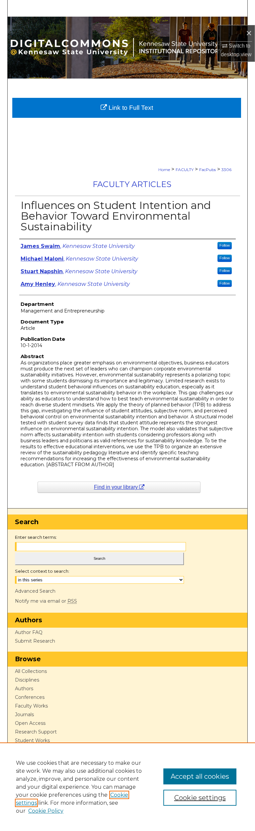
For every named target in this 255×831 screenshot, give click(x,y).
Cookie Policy (45, 811)
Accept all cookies (200, 776)
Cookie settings (200, 798)
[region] (127, 786)
